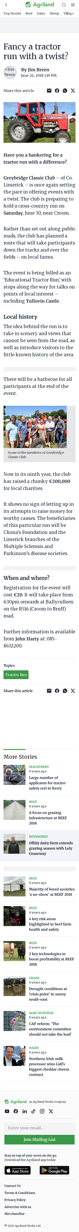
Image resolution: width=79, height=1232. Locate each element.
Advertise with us (17, 1207)
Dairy (41, 13)
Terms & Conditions (19, 1193)
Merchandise (14, 1214)
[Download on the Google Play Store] (57, 1170)
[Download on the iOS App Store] (20, 1170)
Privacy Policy (15, 1200)
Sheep (54, 13)
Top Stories (12, 13)
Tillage (68, 13)
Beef (28, 13)
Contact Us (12, 1186)
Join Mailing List (40, 1139)
